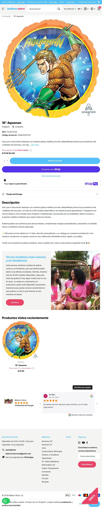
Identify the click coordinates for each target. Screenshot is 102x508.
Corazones (46, 472)
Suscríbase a (87, 464)
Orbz (44, 448)
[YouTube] (83, 443)
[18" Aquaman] (21, 340)
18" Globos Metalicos (50, 461)
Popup (31, 150)
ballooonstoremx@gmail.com (18, 454)
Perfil (68, 437)
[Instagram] (79, 443)
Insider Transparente (50, 468)
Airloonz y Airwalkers (50, 455)
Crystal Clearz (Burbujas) (52, 451)
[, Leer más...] (86, 9)
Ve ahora (15, 302)
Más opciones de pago (51, 176)
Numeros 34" (47, 441)
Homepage (6, 16)
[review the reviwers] (82, 396)
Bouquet (45, 482)
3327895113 (10, 450)
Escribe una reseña (82, 387)
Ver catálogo (3, 9)
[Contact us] (6, 501)
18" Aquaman (21, 365)
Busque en (58, 9)
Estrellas (45, 475)
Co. (22, 495)
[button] (8, 158)
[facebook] (87, 443)
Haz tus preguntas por (19, 457)
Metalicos (46, 437)
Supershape (47, 458)
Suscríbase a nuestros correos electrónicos (87, 449)
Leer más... (21, 2)
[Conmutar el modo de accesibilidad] (99, 2)
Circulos (45, 478)
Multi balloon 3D (48, 465)
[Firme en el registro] (93, 9)
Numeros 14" (47, 445)
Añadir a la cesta (55, 161)
